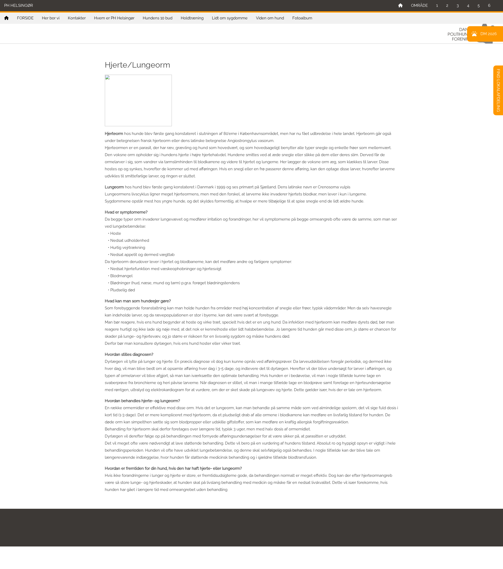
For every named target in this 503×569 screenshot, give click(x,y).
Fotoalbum (302, 18)
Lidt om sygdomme (230, 18)
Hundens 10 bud (157, 18)
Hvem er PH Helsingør (114, 18)
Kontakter (77, 18)
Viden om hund (270, 18)
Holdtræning (192, 18)
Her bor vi (50, 18)
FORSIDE (25, 18)
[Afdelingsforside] (6, 18)
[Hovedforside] (400, 5)
